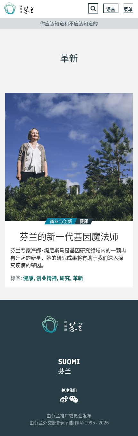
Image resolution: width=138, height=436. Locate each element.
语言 (110, 9)
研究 (65, 278)
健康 (28, 278)
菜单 (128, 9)
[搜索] (93, 8)
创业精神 (46, 278)
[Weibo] (64, 399)
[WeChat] (73, 399)
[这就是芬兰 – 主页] (23, 8)
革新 (78, 278)
